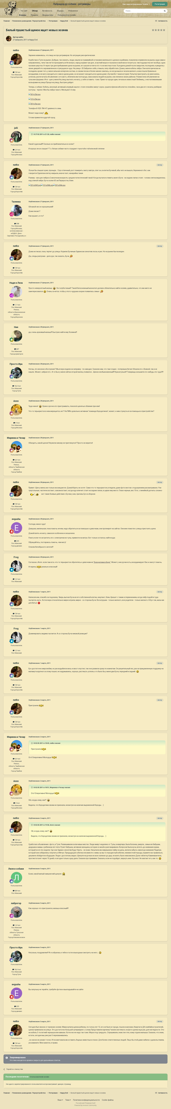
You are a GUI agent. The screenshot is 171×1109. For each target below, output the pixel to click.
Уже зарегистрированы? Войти (135, 4)
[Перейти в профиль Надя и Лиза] (16, 291)
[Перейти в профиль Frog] (16, 566)
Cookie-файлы (108, 1100)
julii (16, 128)
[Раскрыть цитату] (32, 134)
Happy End (33, 40)
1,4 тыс (17, 925)
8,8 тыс (17, 891)
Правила (34, 15)
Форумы (22, 15)
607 (17, 349)
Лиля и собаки (16, 868)
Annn (16, 401)
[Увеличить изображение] (46, 113)
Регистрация (160, 4)
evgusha (16, 519)
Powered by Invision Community (85, 1105)
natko (21, 37)
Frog (16, 557)
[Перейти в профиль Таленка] (16, 210)
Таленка (16, 201)
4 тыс (17, 423)
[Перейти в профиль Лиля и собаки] (16, 877)
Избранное (73, 11)
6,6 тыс (17, 460)
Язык (60, 1100)
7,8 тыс (17, 72)
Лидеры (60, 11)
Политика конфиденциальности (86, 1100)
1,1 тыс (17, 305)
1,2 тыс (17, 579)
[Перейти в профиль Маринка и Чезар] (16, 446)
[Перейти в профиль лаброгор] (16, 912)
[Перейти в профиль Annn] (16, 409)
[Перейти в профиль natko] (9, 38)
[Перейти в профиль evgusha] (16, 527)
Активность (47, 11)
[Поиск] (164, 11)
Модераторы (47, 15)
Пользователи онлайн (67, 15)
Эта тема (155, 11)
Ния (16, 327)
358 (17, 224)
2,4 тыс (17, 150)
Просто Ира (16, 364)
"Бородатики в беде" (102, 562)
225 (17, 541)
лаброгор (16, 903)
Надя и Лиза (16, 282)
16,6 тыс (17, 386)
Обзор (35, 11)
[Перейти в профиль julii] (16, 136)
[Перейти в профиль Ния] (16, 336)
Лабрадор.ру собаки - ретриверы (72, 4)
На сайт (24, 11)
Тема (67, 1100)
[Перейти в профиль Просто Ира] (16, 372)
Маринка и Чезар (16, 438)
